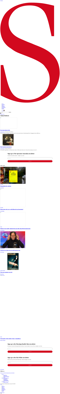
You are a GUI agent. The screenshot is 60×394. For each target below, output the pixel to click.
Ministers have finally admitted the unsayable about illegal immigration (15, 228)
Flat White (1, 184)
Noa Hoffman (2, 230)
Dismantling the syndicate (5, 186)
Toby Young (2, 252)
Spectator (1, 0)
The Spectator (2, 369)
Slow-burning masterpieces (6, 146)
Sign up (30, 161)
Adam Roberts (2, 148)
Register (1, 392)
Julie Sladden (2, 211)
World (1, 336)
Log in (3, 392)
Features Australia (2, 270)
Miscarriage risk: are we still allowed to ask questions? (11, 209)
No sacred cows (2, 248)
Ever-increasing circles (5, 130)
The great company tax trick (6, 272)
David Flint (2, 187)
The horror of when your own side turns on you (10, 250)
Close (1, 384)
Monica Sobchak (2, 340)
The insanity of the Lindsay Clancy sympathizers (10, 338)
